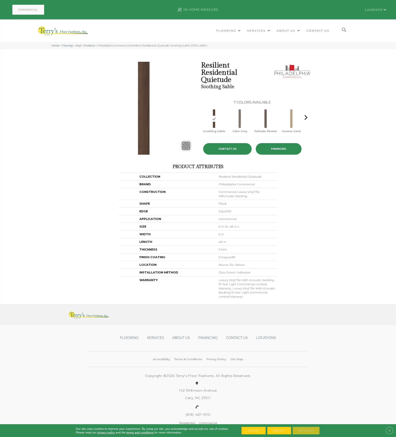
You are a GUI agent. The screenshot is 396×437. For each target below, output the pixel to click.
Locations (373, 10)
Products (89, 45)
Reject (279, 430)
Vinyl (78, 45)
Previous (199, 116)
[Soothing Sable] (214, 118)
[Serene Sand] (291, 118)
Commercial (208, 423)
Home (56, 45)
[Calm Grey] (240, 118)
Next (306, 116)
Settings (306, 430)
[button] (28, 10)
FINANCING (278, 148)
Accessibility (161, 359)
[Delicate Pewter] (265, 118)
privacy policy (106, 432)
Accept (253, 430)
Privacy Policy (216, 359)
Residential (187, 423)
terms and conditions (140, 432)
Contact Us (227, 148)
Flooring (67, 45)
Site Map (236, 359)
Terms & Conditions (188, 359)
